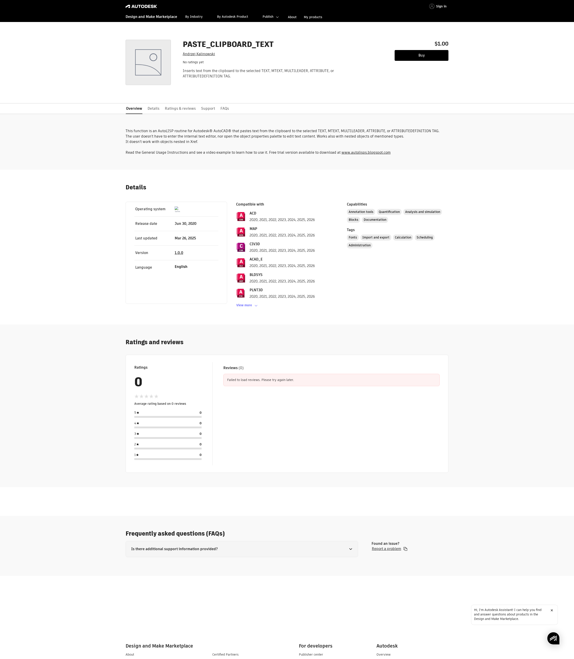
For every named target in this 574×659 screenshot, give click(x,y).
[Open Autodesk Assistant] (553, 638)
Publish (268, 16)
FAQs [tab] (224, 108)
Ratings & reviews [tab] (180, 108)
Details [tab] (153, 108)
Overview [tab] (134, 108)
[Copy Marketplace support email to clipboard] (405, 549)
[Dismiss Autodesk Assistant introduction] (551, 610)
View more (244, 305)
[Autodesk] (141, 6)
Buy (421, 55)
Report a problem (386, 548)
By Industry (194, 16)
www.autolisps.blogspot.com (366, 152)
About (292, 17)
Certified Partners (225, 654)
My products (313, 17)
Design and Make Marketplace (151, 16)
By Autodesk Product (232, 16)
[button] (242, 549)
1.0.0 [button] (179, 252)
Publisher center (311, 654)
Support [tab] (208, 108)
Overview (383, 654)
